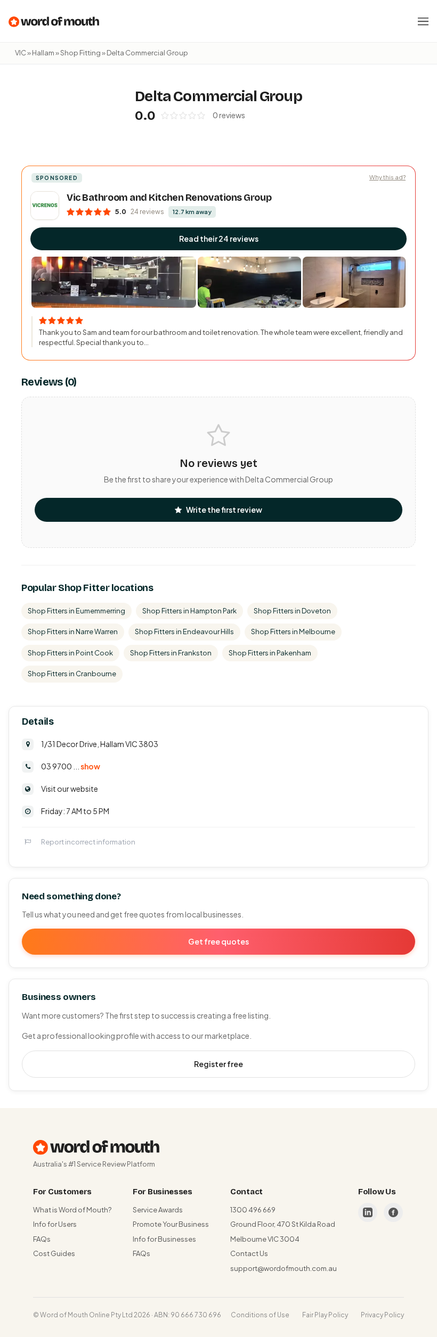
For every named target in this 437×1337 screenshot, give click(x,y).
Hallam (43, 52)
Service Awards (158, 1209)
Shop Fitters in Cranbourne (72, 673)
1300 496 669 (253, 1209)
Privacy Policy (382, 1315)
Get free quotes (218, 941)
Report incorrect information (88, 842)
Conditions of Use (260, 1315)
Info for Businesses (164, 1239)
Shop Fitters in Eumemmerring (76, 610)
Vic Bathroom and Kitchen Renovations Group (169, 197)
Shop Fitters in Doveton (292, 610)
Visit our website (69, 788)
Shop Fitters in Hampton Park (189, 610)
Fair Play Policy (325, 1315)
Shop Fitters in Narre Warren (73, 631)
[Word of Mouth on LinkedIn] (367, 1212)
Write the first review (224, 509)
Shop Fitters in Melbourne (293, 631)
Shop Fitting (80, 52)
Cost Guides (54, 1253)
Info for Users (55, 1224)
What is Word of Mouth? (72, 1209)
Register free (218, 1064)
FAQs (42, 1239)
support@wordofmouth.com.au (283, 1268)
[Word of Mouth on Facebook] (393, 1212)
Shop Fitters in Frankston (171, 653)
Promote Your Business (171, 1224)
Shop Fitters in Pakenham (270, 653)
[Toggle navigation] (423, 21)
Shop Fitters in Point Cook (70, 653)
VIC (20, 52)
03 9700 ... (70, 766)
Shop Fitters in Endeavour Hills (184, 631)
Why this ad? (387, 177)
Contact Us (249, 1253)
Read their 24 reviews (218, 238)
